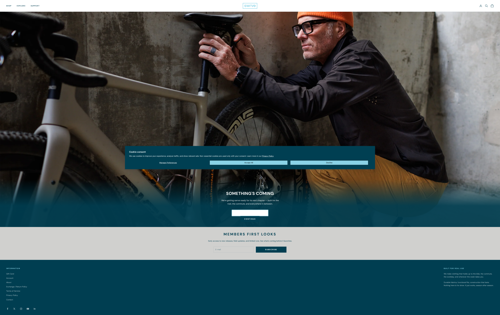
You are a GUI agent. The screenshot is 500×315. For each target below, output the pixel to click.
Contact (9, 299)
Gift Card (10, 274)
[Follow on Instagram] (21, 308)
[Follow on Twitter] (14, 308)
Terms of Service (13, 291)
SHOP (9, 6)
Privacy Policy (268, 156)
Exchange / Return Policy (16, 286)
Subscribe (271, 249)
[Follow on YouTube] (28, 308)
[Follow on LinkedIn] (34, 308)
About (8, 282)
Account (9, 278)
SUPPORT (35, 6)
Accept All (248, 162)
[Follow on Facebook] (7, 308)
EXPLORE (21, 6)
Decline (329, 162)
